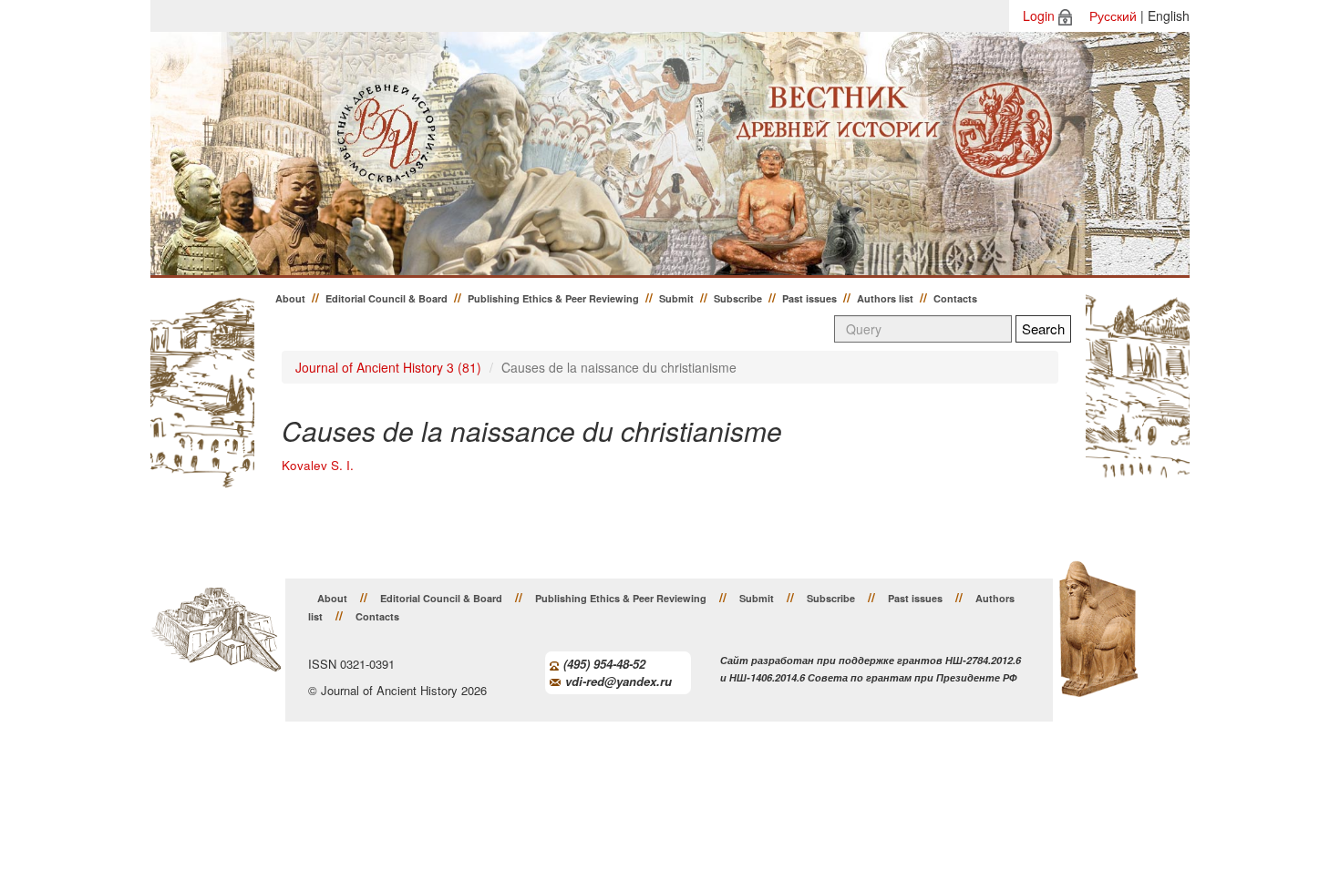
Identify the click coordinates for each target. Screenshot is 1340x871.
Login (1039, 15)
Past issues (809, 298)
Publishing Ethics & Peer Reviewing (553, 298)
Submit (676, 298)
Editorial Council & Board (386, 298)
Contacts (955, 298)
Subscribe (738, 298)
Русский (1113, 15)
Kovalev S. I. (318, 465)
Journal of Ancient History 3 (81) (388, 367)
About (290, 298)
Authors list (885, 298)
